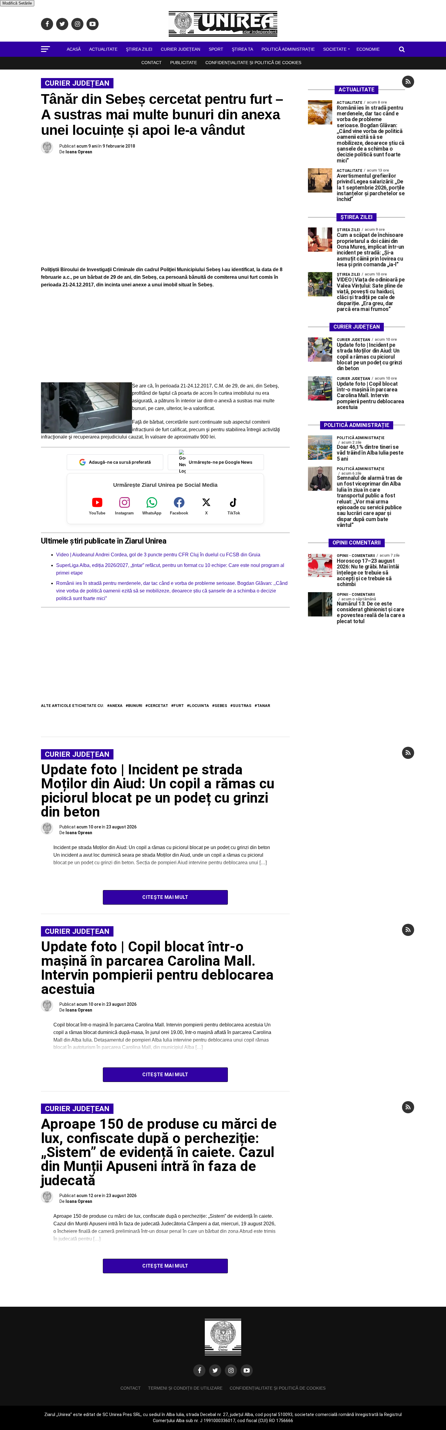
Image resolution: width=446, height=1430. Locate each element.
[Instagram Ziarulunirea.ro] (231, 1370)
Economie (368, 49)
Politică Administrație (288, 49)
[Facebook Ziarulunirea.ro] (199, 1370)
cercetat (158, 706)
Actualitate (103, 49)
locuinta (199, 706)
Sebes (221, 706)
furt (179, 706)
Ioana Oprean (79, 151)
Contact (151, 62)
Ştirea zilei (139, 49)
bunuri (135, 706)
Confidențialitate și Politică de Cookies (253, 62)
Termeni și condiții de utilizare (185, 1388)
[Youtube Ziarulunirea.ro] (247, 1370)
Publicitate (183, 62)
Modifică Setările (17, 3)
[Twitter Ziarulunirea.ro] (215, 1370)
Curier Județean (180, 49)
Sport (216, 49)
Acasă (74, 49)
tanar (263, 706)
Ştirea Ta (242, 49)
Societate (334, 49)
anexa (116, 706)
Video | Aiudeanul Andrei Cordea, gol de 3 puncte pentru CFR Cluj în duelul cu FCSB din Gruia (158, 554)
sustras (242, 706)
